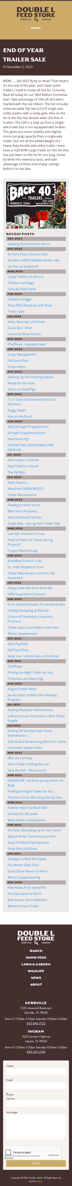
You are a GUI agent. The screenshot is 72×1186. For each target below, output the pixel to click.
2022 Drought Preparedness (28, 427)
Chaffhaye (15, 666)
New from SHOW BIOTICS (26, 489)
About (36, 984)
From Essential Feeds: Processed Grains (36, 604)
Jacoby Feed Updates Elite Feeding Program (32, 697)
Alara (40, 1181)
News (36, 978)
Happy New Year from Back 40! (30, 588)
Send (36, 1163)
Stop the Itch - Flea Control (27, 770)
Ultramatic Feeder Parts (25, 748)
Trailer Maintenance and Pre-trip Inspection (31, 575)
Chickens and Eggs (21, 283)
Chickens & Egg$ (19, 299)
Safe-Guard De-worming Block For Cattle (37, 742)
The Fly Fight (17, 472)
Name (10, 1066)
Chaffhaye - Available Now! (27, 344)
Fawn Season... (18, 482)
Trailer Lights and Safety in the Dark (33, 627)
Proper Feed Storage (23, 551)
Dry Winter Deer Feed (23, 865)
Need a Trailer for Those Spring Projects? (30, 542)
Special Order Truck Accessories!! (31, 836)
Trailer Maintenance (22, 495)
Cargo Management (22, 354)
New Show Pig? (18, 439)
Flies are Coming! (20, 758)
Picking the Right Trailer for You (30, 672)
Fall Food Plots (18, 360)
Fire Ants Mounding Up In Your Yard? (34, 830)
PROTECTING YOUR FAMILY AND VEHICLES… (31, 447)
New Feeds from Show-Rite (27, 887)
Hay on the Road (20, 416)
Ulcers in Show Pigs (22, 389)
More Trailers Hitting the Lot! (28, 764)
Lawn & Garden (36, 964)
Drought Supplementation (27, 433)
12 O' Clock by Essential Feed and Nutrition (31, 401)
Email (9, 1080)
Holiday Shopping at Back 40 (28, 610)
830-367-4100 (36, 1052)
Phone (10, 1094)
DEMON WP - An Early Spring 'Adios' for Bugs (36, 782)
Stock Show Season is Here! (27, 871)
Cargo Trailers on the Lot (25, 277)
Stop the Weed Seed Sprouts (28, 842)
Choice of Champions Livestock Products (30, 619)
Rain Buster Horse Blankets (27, 900)
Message (11, 1112)
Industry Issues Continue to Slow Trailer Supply (36, 718)
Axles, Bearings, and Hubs (26, 322)
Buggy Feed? (17, 410)
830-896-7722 (36, 1023)
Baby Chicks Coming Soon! (27, 820)
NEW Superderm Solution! (27, 594)
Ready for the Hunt (21, 383)
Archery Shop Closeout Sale (28, 254)
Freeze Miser (17, 367)
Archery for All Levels (23, 814)
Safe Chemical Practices (25, 517)
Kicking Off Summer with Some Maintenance (30, 733)
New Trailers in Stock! (23, 466)
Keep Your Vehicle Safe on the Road (33, 656)
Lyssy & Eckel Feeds (22, 289)
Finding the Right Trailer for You (30, 791)
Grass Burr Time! (20, 328)
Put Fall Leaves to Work (24, 894)
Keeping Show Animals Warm (29, 244)
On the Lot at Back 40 (23, 266)
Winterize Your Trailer (23, 906)
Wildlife (36, 971)
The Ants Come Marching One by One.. (35, 797)
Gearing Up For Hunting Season (31, 377)
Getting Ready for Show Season (30, 710)
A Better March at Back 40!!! (27, 808)
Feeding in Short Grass (24, 505)
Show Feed (36, 957)
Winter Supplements (22, 634)
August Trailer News (22, 689)
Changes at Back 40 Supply (27, 859)
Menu (36, 27)
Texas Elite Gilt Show (22, 849)
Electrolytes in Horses (23, 460)
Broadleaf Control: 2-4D (25, 561)
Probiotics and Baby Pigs (25, 679)
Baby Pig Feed (18, 644)
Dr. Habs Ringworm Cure (26, 567)
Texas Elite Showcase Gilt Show (30, 305)
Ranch (36, 951)
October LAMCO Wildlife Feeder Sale (34, 260)
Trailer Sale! (16, 311)
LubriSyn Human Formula (26, 534)
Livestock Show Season (24, 334)
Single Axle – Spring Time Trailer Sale (34, 523)
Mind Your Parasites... (23, 511)
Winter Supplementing (24, 877)
